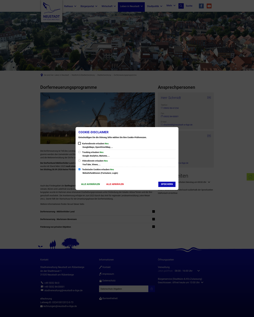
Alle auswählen (90, 184)
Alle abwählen (115, 184)
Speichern (167, 184)
